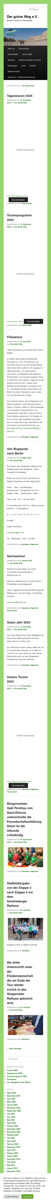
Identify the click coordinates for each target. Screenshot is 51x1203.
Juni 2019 (11, 1162)
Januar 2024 (12, 1104)
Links (23, 65)
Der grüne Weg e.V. (22, 16)
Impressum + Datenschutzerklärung (21, 77)
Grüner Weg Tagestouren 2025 (17, 196)
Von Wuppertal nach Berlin (17, 451)
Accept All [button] (27, 1196)
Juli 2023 (11, 1113)
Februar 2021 (12, 1153)
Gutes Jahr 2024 (18, 622)
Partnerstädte (13, 54)
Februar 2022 (12, 1144)
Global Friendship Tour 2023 (30, 60)
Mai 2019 (11, 1165)
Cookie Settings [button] (11, 1196)
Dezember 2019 (13, 1159)
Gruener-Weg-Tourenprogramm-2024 (19, 781)
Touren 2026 (27, 54)
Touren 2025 (27, 203)
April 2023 (11, 1122)
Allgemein (34, 437)
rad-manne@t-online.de (16, 602)
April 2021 (11, 1150)
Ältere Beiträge (14, 1048)
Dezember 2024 (13, 1095)
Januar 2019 (12, 1168)
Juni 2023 (11, 1117)
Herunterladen (18, 199)
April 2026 (11, 1092)
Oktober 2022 (12, 1134)
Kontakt (32, 65)
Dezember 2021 (13, 1147)
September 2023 (14, 1110)
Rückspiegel (12, 65)
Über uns (11, 48)
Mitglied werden (14, 71)
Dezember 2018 (13, 1171)
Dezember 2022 (13, 1128)
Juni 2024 (11, 1098)
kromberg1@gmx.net (15, 532)
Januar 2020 (12, 1156)
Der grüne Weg (28, 85)
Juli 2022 (11, 1137)
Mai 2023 (11, 1119)
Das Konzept (24, 48)
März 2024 (11, 1101)
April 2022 (11, 1141)
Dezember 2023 (13, 1107)
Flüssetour (14, 337)
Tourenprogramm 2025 (14, 321)
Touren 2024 (12, 610)
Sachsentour (16, 556)
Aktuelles (11, 60)
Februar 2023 (12, 1125)
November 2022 (13, 1131)
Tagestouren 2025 (19, 95)
